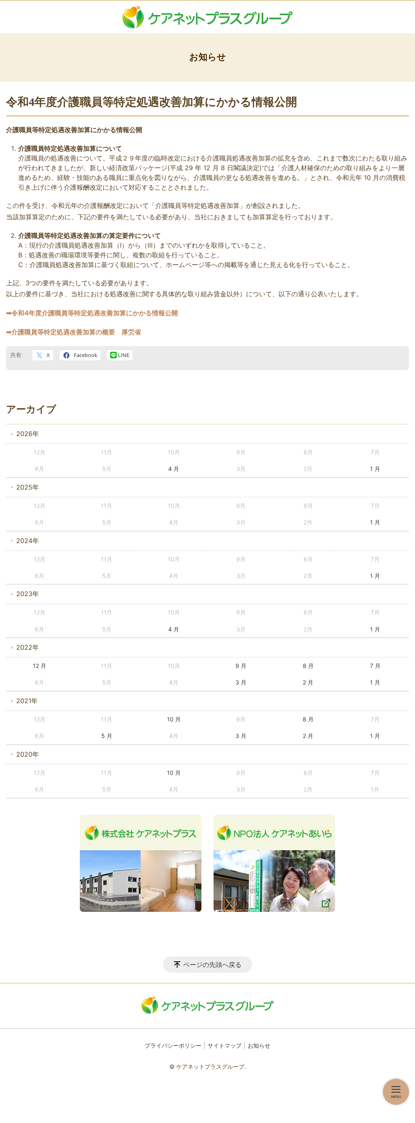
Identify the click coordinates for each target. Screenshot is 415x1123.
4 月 (173, 468)
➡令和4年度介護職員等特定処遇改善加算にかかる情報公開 (92, 313)
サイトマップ (225, 1045)
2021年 (27, 701)
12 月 (39, 665)
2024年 (27, 541)
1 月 (375, 468)
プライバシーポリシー (173, 1045)
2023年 (27, 594)
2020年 (27, 754)
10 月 (174, 719)
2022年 (27, 647)
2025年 (27, 487)
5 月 (106, 735)
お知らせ (259, 1045)
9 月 (240, 665)
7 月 (375, 665)
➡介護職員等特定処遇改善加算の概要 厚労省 (73, 332)
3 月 (240, 682)
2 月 (308, 682)
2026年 (27, 434)
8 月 (308, 665)
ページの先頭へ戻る (212, 964)
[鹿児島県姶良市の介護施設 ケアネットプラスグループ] (207, 17)
